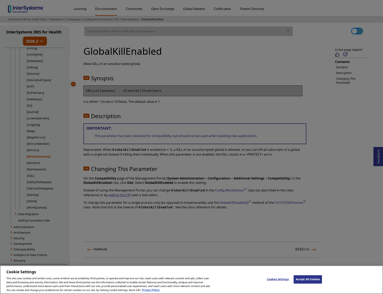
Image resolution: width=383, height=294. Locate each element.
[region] (191, 280)
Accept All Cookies (308, 279)
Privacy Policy (151, 290)
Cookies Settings (278, 279)
